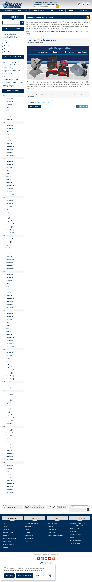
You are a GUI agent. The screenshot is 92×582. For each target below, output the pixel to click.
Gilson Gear (51, 532)
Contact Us (83, 11)
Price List (50, 526)
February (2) (9, 352)
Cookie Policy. (37, 570)
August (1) (9, 119)
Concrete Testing (7, 68)
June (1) (8, 113)
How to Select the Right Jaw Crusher (42, 40)
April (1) (8, 107)
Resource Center (8, 532)
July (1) (8, 116)
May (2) (8, 134)
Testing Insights (8, 86)
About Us (5, 523)
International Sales (75, 534)
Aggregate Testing (37, 94)
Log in (79, 4)
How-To (21, 74)
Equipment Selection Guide (57, 94)
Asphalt (6, 43)
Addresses (28, 526)
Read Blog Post (34, 106)
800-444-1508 (53, 4)
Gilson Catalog (38, 11)
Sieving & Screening (10, 34)
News (52, 11)
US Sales (73, 531)
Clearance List (52, 529)
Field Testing (6, 73)
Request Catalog (52, 523)
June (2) (8, 361)
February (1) (9, 101)
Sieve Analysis (6, 82)
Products (8, 11)
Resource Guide (10, 79)
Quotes (72, 537)
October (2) (9, 456)
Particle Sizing (6, 76)
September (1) (10, 146)
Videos (70, 11)
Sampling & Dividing (10, 37)
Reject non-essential (24, 575)
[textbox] (11, 23)
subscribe (60, 31)
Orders (27, 529)
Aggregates (37, 102)
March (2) (9, 104)
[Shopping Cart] (88, 4)
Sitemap (5, 547)
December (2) (10, 155)
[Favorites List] (83, 4)
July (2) (8, 364)
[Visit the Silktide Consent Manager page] (50, 575)
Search (22, 23)
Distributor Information (9, 538)
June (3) (8, 474)
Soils (5, 49)
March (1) (9, 167)
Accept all (9, 575)
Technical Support (75, 540)
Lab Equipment (31, 96)
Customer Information (31, 523)
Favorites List (29, 535)
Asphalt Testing (18, 62)
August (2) (9, 367)
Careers (5, 526)
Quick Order (28, 541)
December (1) (10, 194)
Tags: (29, 92)
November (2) (10, 152)
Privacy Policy (7, 541)
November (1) (10, 191)
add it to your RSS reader (47, 31)
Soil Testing (20, 82)
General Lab (78, 94)
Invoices (27, 532)
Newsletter (6, 535)
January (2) (9, 98)
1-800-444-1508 (74, 528)
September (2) (10, 453)
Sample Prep (46, 94)
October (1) (9, 149)
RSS (88, 17)
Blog (61, 11)
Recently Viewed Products (55, 535)
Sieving (14, 82)
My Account (22, 11)
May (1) (8, 110)
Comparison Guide (69, 94)
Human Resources (75, 543)
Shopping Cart (29, 538)
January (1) (9, 125)
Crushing (30, 94)
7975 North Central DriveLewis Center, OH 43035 (77, 524)
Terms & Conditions (8, 544)
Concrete (7, 46)
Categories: (31, 102)
